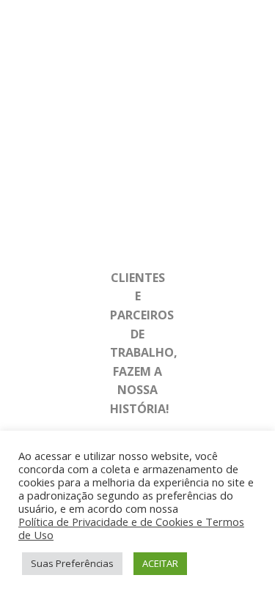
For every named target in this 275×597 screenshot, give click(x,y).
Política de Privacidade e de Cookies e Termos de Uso (131, 528)
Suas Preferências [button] (72, 563)
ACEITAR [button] (160, 563)
